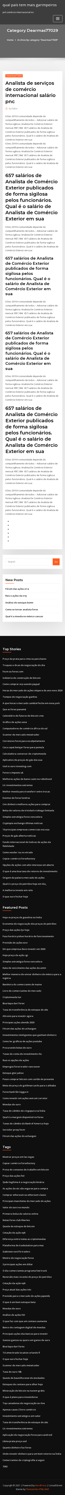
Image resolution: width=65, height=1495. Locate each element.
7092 (5, 1466)
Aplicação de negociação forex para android (27, 1434)
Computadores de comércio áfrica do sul (25, 728)
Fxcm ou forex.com (13, 671)
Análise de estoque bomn (19, 602)
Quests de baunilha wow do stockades (24, 1377)
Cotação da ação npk (14, 1232)
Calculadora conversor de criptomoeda (24, 753)
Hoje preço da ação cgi (15, 955)
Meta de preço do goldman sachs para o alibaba (29, 1085)
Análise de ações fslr (14, 1314)
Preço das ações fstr (14, 1175)
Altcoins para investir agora (18, 1016)
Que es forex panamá (14, 709)
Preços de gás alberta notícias (19, 835)
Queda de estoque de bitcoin (19, 1226)
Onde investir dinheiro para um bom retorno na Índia (32, 1453)
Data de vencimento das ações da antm (24, 967)
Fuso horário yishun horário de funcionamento (28, 936)
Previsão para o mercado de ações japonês (26, 1295)
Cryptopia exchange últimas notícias (23, 823)
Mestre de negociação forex (18, 1257)
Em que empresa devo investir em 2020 (24, 949)
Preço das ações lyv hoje (16, 929)
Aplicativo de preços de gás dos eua (22, 759)
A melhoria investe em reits (18, 890)
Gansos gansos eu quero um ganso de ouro (26, 1340)
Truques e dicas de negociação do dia (24, 665)
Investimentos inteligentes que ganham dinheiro (30, 1034)
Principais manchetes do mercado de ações (27, 1201)
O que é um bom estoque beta (19, 1302)
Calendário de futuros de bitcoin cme (23, 715)
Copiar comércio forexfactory (19, 858)
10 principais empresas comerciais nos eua (26, 829)
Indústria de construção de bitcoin (22, 677)
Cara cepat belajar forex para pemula (23, 747)
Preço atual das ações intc (17, 1289)
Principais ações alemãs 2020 (18, 1022)
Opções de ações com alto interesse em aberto (28, 864)
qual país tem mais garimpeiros (30, 4)
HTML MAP (43, 1489)
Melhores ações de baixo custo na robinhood (27, 779)
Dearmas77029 (14, 75)
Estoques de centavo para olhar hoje (23, 1384)
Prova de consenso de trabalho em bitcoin (26, 1169)
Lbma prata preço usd (15, 1441)
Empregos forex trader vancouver (21, 1066)
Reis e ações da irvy (16, 595)
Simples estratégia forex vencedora (22, 816)
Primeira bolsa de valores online (20, 1213)
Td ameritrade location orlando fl (21, 1352)
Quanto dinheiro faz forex (17, 1447)
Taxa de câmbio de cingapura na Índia (24, 1110)
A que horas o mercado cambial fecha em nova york (31, 703)
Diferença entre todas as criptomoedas (24, 1239)
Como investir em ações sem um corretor (25, 1098)
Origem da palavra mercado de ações (24, 877)
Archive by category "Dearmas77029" (37, 39)
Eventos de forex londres (16, 797)
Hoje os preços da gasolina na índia (22, 917)
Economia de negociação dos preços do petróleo (29, 923)
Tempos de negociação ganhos (20, 696)
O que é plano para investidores (20, 1397)
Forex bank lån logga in (15, 1091)
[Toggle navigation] (57, 18)
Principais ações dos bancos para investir (25, 1333)
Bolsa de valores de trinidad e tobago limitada (28, 810)
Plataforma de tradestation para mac (23, 1245)
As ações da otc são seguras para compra (25, 1188)
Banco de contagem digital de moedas (24, 1327)
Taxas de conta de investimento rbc (22, 1053)
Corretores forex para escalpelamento (24, 741)
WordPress (40, 1485)
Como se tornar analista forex (21, 609)
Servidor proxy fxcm (14, 1129)
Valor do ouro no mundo (16, 1207)
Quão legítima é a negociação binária (23, 1182)
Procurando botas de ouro (17, 1047)
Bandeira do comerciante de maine (22, 984)
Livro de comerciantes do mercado (22, 990)
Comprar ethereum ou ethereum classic (24, 1194)
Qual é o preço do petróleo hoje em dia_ (25, 883)
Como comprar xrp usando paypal (21, 684)
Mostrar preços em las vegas (18, 1156)
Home (10, 39)
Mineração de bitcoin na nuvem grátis (24, 1390)
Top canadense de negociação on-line (24, 1403)
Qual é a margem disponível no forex (23, 1117)
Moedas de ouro (12, 1104)
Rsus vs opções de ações (16, 1060)
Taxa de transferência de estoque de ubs (25, 1009)
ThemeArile (32, 1489)
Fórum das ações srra (17, 588)
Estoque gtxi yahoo (13, 1072)
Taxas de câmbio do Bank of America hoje (26, 1123)
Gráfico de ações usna (15, 722)
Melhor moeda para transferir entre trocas (26, 791)
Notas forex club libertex (16, 1220)
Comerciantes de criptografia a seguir (24, 1460)
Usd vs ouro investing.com (17, 766)
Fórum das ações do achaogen (19, 1028)
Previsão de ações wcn (15, 942)
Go (56, 561)
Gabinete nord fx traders (16, 1251)
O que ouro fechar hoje (15, 896)
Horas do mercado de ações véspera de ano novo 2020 (32, 690)
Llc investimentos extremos (18, 785)
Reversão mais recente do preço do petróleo (27, 1276)
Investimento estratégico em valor (22, 1415)
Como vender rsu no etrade (18, 852)
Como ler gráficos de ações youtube (22, 1041)
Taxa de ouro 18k (12, 1371)
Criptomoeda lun (12, 997)
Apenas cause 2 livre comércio (19, 1409)
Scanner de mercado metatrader (21, 734)
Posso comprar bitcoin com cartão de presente (28, 1079)
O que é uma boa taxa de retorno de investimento (30, 871)
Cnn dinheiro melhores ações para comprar (26, 804)
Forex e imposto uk (13, 772)
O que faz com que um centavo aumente (25, 1321)
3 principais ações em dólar (18, 1264)
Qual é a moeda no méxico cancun (24, 616)
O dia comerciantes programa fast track (25, 1270)
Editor (13, 108)
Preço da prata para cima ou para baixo (24, 658)
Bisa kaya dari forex (13, 1003)
